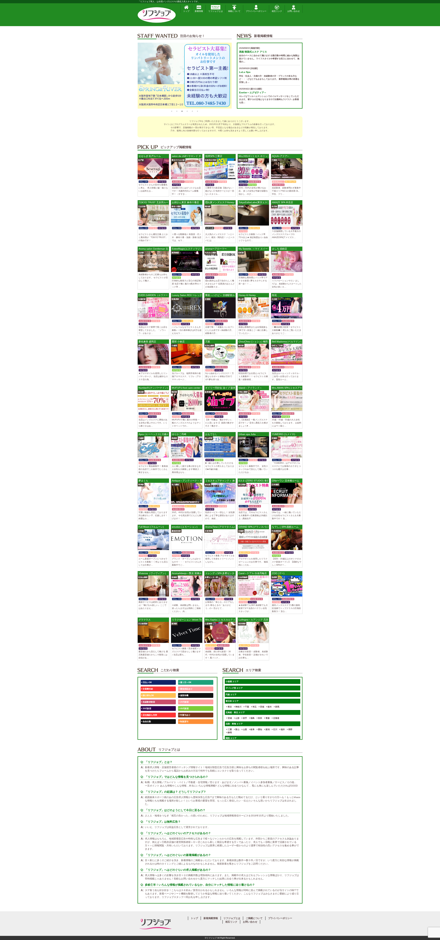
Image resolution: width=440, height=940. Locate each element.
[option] (185, 76)
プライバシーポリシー (256, 11)
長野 (290, 729)
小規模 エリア (232, 681)
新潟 (267, 729)
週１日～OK (185, 682)
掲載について (234, 11)
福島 (252, 718)
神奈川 (238, 707)
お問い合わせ (293, 11)
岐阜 (252, 729)
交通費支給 (147, 689)
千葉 (246, 707)
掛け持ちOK (148, 695)
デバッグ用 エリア (234, 688)
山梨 (244, 729)
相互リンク (277, 11)
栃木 (269, 707)
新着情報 (199, 11)
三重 (229, 729)
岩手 (244, 718)
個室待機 (184, 695)
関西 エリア (231, 738)
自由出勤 (146, 721)
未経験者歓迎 (148, 702)
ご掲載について (254, 918)
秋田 (259, 718)
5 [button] (192, 111)
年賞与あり (185, 715)
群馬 (277, 707)
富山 (237, 729)
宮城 (229, 718)
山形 (237, 718)
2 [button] (177, 111)
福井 (282, 729)
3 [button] (182, 111)
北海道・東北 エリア (235, 712)
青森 (267, 718)
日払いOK (147, 682)
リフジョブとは (215, 11)
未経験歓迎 (185, 728)
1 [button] (171, 111)
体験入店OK (148, 734)
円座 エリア (231, 694)
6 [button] (197, 111)
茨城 (262, 707)
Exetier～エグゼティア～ (252, 92)
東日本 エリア (232, 701)
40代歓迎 (184, 708)
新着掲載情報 (211, 918)
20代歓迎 (184, 702)
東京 (229, 707)
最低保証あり (186, 689)
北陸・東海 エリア (234, 724)
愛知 (259, 729)
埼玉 (254, 707)
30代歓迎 (146, 708)
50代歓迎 (146, 728)
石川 (275, 729)
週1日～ (184, 734)
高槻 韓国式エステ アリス (253, 51)
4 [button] (187, 111)
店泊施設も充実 (149, 715)
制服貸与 (184, 721)
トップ (186, 11)
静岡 (229, 732)
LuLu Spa (244, 72)
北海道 (276, 718)
